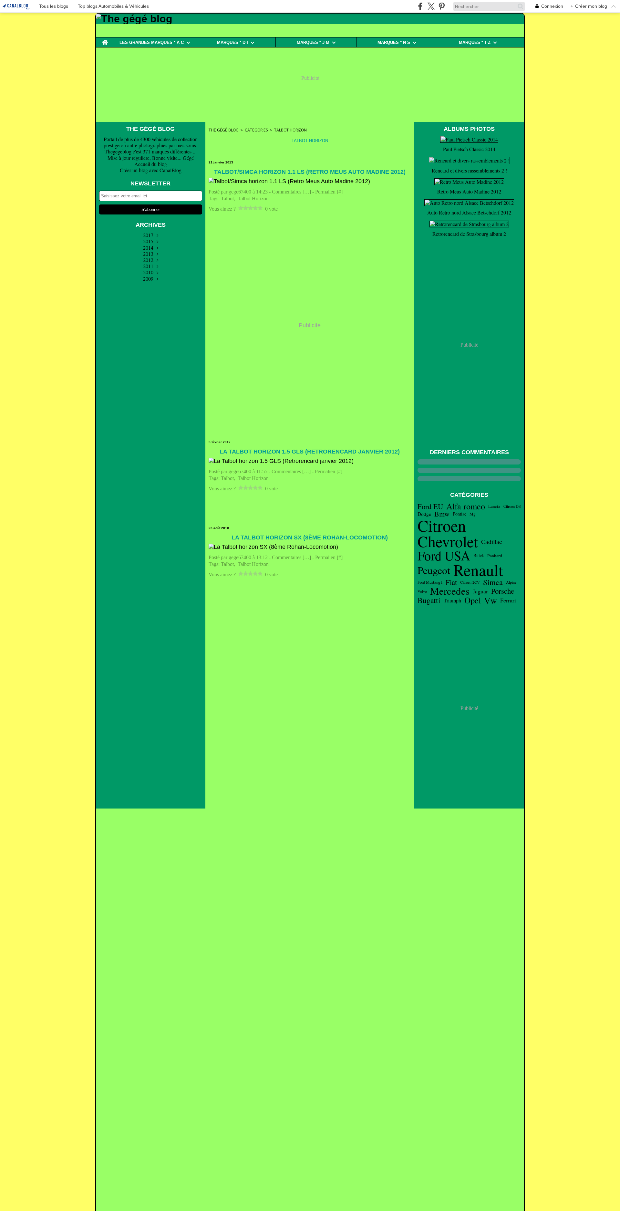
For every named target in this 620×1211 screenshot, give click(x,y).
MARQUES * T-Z (475, 42)
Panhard (494, 556)
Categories (256, 130)
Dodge (424, 514)
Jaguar (480, 591)
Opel (472, 600)
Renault (478, 570)
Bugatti (429, 600)
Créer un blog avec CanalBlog (150, 170)
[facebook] (420, 6)
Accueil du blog (150, 164)
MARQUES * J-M (313, 42)
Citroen (442, 525)
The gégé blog (224, 130)
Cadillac (491, 541)
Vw (490, 600)
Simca (493, 582)
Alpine (511, 582)
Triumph (452, 600)
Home (105, 39)
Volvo (422, 591)
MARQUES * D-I (232, 42)
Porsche (502, 591)
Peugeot (434, 570)
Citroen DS (512, 506)
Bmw (442, 513)
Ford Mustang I (430, 582)
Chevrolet (448, 541)
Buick (478, 555)
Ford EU (430, 506)
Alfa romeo (465, 506)
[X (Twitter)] (431, 6)
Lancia (494, 506)
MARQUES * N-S (393, 42)
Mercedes (450, 591)
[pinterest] (442, 6)
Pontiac (459, 514)
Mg (473, 514)
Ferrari (508, 600)
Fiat (451, 582)
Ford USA (444, 555)
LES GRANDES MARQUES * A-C (151, 42)
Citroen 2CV (470, 582)
